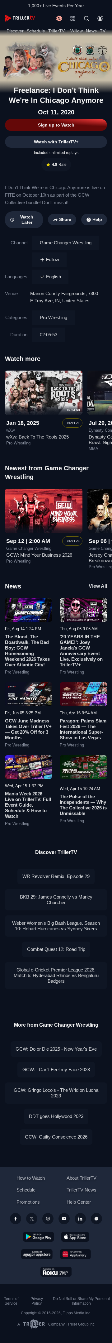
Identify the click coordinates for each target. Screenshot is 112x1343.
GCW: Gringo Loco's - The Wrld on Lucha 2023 (56, 1092)
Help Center (79, 1202)
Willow (76, 30)
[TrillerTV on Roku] (56, 1272)
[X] (31, 1218)
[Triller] (96, 1218)
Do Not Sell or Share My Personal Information (81, 1301)
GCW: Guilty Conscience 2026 (56, 1136)
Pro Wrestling (53, 317)
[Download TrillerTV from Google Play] (38, 1237)
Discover (15, 30)
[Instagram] (48, 1218)
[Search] (86, 18)
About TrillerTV (81, 1178)
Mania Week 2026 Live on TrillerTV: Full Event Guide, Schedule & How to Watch (28, 805)
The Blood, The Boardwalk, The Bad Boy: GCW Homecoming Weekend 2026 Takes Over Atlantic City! (27, 650)
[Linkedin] (80, 1218)
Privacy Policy (36, 1301)
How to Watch (30, 1178)
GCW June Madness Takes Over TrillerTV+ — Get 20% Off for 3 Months (28, 729)
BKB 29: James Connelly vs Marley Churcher (56, 899)
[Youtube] (64, 1218)
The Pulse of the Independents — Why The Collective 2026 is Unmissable (83, 805)
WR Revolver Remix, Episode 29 (56, 876)
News (91, 30)
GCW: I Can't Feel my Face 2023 (56, 1069)
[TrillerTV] (20, 18)
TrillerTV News (81, 1189)
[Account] (100, 18)
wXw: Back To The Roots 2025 (37, 436)
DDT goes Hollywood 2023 (56, 1116)
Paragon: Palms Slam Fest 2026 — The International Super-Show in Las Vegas (83, 729)
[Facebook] (15, 1218)
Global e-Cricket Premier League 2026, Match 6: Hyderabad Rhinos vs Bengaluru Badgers (56, 975)
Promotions (28, 1202)
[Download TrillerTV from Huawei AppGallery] (75, 1254)
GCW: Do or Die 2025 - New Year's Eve (56, 1049)
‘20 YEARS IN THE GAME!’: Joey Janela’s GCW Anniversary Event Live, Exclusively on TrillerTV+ (81, 650)
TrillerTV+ (57, 30)
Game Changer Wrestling (65, 242)
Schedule (36, 30)
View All (98, 586)
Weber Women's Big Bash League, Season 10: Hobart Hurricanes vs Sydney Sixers (56, 925)
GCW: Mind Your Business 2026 (39, 555)
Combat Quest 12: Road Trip (56, 949)
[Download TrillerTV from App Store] (75, 1237)
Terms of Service (11, 1301)
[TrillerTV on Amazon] (37, 1254)
